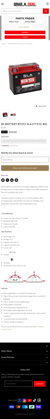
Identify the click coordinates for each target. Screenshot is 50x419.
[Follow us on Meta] (20, 402)
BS (5, 128)
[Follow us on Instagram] (25, 402)
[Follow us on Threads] (40, 402)
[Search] (46, 11)
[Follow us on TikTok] (35, 402)
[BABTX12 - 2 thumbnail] (13, 114)
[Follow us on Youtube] (30, 404)
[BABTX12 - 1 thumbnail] (5, 114)
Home (3, 44)
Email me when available (25, 168)
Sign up (39, 384)
